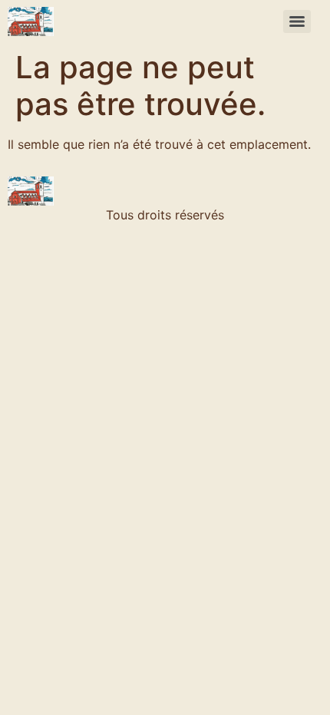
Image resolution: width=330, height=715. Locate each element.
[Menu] (297, 21)
